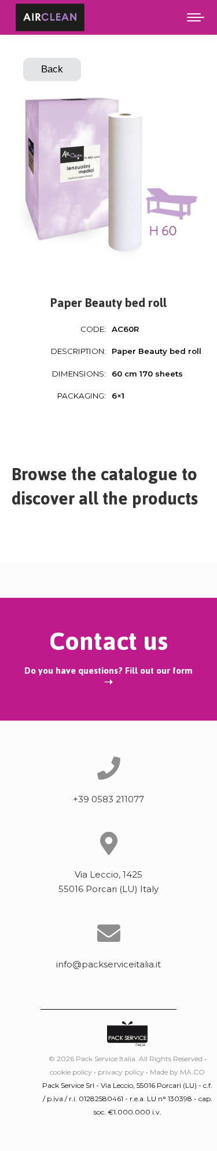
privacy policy (121, 1072)
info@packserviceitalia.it (108, 964)
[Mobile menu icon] (195, 17)
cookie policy (71, 1072)
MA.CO (192, 1072)
